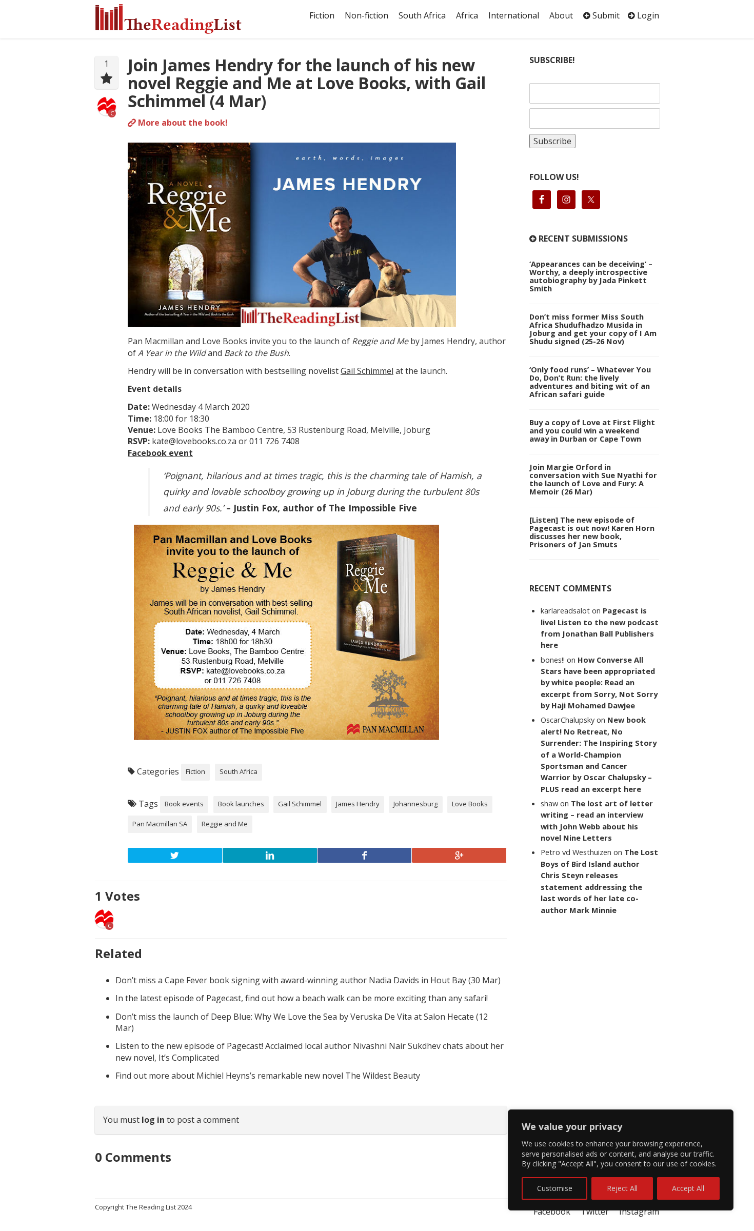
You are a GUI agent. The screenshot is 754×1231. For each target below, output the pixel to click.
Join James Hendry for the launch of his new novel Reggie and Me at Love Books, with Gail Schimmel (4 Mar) (307, 83)
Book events (184, 803)
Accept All (688, 1188)
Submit (605, 15)
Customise (554, 1188)
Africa (467, 15)
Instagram (639, 1211)
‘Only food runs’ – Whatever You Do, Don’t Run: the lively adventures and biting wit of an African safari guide (590, 381)
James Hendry (358, 803)
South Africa (422, 15)
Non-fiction (366, 15)
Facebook (551, 1211)
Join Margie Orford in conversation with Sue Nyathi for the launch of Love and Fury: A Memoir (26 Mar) (593, 479)
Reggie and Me (225, 823)
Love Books (470, 803)
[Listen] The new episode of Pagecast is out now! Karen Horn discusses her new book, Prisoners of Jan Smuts (591, 531)
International (513, 15)
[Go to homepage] (179, 19)
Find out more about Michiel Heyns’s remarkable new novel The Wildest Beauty (267, 1075)
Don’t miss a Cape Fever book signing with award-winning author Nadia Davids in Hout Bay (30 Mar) (308, 980)
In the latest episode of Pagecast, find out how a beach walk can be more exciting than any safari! (301, 998)
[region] (620, 1159)
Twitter (595, 1211)
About (561, 15)
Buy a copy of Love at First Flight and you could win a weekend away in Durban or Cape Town (592, 430)
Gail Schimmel (367, 370)
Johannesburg (415, 803)
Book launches (241, 803)
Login (647, 15)
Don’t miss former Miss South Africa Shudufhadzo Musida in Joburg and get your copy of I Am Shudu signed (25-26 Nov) (593, 328)
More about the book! (182, 122)
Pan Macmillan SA (159, 823)
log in (153, 1119)
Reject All (622, 1188)
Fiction (321, 15)
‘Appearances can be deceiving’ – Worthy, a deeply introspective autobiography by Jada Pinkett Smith (590, 276)
